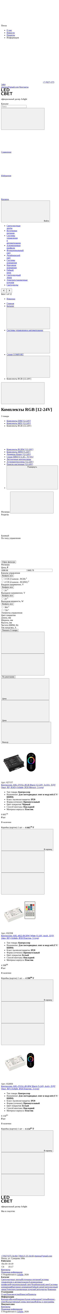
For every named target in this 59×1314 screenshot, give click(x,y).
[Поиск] (22, 119)
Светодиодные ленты (11, 1279)
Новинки (11, 299)
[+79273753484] (21, 1253)
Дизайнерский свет (40, 1284)
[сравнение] (22, 862)
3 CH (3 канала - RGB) (15, 579)
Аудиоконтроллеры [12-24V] (20, 462)
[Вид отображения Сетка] (22, 643)
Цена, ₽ (4, 567)
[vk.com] (21, 1232)
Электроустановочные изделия (20, 1289)
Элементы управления (11, 613)
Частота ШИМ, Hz (9, 625)
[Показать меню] (28, 318)
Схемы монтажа (27, 1302)
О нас (9, 30)
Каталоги (5, 1299)
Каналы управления (10, 573)
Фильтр (5, 742)
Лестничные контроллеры (19, 459)
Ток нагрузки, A (8, 627)
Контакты (24, 87)
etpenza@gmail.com (43, 1256)
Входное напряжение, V (12, 584)
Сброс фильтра (8, 562)
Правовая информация (11, 1272)
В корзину (47, 849)
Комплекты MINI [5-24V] (18, 452)
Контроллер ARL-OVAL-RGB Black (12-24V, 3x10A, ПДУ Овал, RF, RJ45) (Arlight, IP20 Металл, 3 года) (28, 786)
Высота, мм (6, 622)
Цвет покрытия (8, 615)
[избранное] (22, 883)
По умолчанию (8, 677)
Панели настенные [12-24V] (20, 464)
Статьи (44, 1299)
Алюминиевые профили (14, 246)
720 (6, 610)
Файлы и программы (44, 1302)
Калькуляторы (12, 1302)
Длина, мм (6, 618)
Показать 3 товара (9, 630)
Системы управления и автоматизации (25, 1280)
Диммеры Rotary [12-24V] (19, 454)
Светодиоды (12, 285)
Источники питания (12, 231)
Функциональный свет (20, 1284)
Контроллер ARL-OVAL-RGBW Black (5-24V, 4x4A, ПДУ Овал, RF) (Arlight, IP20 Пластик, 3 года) (28, 1087)
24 (6, 590)
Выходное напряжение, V (13, 593)
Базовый (5, 536)
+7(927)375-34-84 (9, 1256)
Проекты (11, 35)
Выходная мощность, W (12, 601)
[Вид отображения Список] (22, 664)
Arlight (20, 1274)
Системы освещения (12, 261)
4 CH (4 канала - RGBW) (16, 582)
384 (6, 607)
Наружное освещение (12, 266)
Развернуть (32, 467)
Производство (13, 1294)
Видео (13, 1299)
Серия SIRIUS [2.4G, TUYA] (20, 457)
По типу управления (10, 538)
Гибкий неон (10, 271)
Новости (11, 33)
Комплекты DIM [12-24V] (19, 421)
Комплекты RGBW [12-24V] (20, 449)
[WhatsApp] (21, 82)
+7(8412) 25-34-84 (25, 1256)
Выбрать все (7, 576)
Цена (4, 699)
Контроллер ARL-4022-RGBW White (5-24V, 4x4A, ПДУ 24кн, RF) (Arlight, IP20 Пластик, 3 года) (27, 936)
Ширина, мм (7, 620)
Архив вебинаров (32, 1299)
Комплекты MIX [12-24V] (19, 423)
